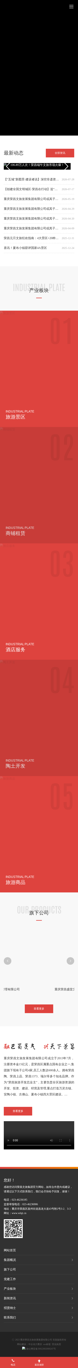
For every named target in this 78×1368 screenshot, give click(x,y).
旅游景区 (15, 416)
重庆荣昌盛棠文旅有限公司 (39, 988)
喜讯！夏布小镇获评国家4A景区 (25, 247)
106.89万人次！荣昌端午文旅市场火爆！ (37, 163)
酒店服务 (15, 649)
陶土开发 (15, 765)
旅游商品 (15, 881)
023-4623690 (29, 1203)
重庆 (39, 1343)
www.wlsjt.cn (19, 1212)
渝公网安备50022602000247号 (41, 1348)
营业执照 (56, 1343)
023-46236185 (19, 1199)
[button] (7, 960)
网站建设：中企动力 (27, 1343)
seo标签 (47, 1343)
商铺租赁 (15, 532)
